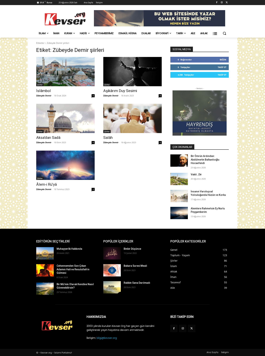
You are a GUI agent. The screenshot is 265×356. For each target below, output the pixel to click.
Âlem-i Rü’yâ (46, 184)
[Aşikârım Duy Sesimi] (132, 71)
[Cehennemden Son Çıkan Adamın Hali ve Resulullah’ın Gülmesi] (45, 270)
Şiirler (40, 84)
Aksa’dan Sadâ (48, 137)
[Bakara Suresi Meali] (112, 270)
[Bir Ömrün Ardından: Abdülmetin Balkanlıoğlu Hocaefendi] (179, 160)
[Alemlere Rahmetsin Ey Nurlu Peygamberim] (179, 213)
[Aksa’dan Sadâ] (65, 118)
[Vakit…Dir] (179, 179)
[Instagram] (222, 3)
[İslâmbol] (65, 71)
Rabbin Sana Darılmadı (137, 282)
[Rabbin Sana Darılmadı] (112, 287)
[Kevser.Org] (65, 19)
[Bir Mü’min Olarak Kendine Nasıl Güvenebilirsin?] (45, 289)
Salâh (108, 137)
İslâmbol (43, 91)
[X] (227, 3)
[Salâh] (132, 118)
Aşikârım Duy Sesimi (120, 91)
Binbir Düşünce (132, 248)
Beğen (223, 59)
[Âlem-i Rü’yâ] (65, 165)
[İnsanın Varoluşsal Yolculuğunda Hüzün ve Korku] (179, 196)
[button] (224, 33)
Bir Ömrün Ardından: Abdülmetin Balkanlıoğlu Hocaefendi (205, 160)
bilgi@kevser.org (107, 338)
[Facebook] (217, 3)
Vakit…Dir (196, 174)
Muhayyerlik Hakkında (69, 248)
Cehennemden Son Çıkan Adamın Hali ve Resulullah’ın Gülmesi (73, 269)
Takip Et (222, 67)
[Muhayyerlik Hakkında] (45, 253)
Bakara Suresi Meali (135, 265)
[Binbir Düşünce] (112, 253)
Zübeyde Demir (43, 95)
